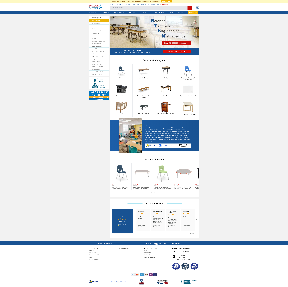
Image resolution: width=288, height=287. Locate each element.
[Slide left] (151, 192)
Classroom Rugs (96, 69)
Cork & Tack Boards (97, 46)
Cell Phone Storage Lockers (99, 51)
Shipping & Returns (94, 259)
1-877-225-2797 (184, 251)
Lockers (94, 53)
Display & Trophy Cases (98, 66)
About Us (91, 250)
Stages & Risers (96, 61)
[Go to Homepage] (95, 7)
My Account (147, 252)
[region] (165, 219)
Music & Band (95, 48)
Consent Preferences (149, 257)
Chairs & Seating (96, 23)
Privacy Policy (92, 252)
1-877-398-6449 (184, 248)
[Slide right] (158, 192)
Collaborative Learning (98, 64)
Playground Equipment (98, 74)
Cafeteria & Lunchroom (98, 30)
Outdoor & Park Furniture (98, 71)
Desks (93, 25)
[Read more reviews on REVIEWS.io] (122, 225)
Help (145, 250)
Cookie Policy (92, 257)
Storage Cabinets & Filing (98, 41)
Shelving (94, 38)
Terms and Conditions (94, 255)
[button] (197, 8)
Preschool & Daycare (97, 56)
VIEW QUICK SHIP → (166, 1)
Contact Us (147, 255)
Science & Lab (95, 33)
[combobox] (151, 8)
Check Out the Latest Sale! (177, 51)
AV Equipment (95, 59)
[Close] (199, 1)
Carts (93, 36)
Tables (93, 28)
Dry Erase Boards (96, 43)
